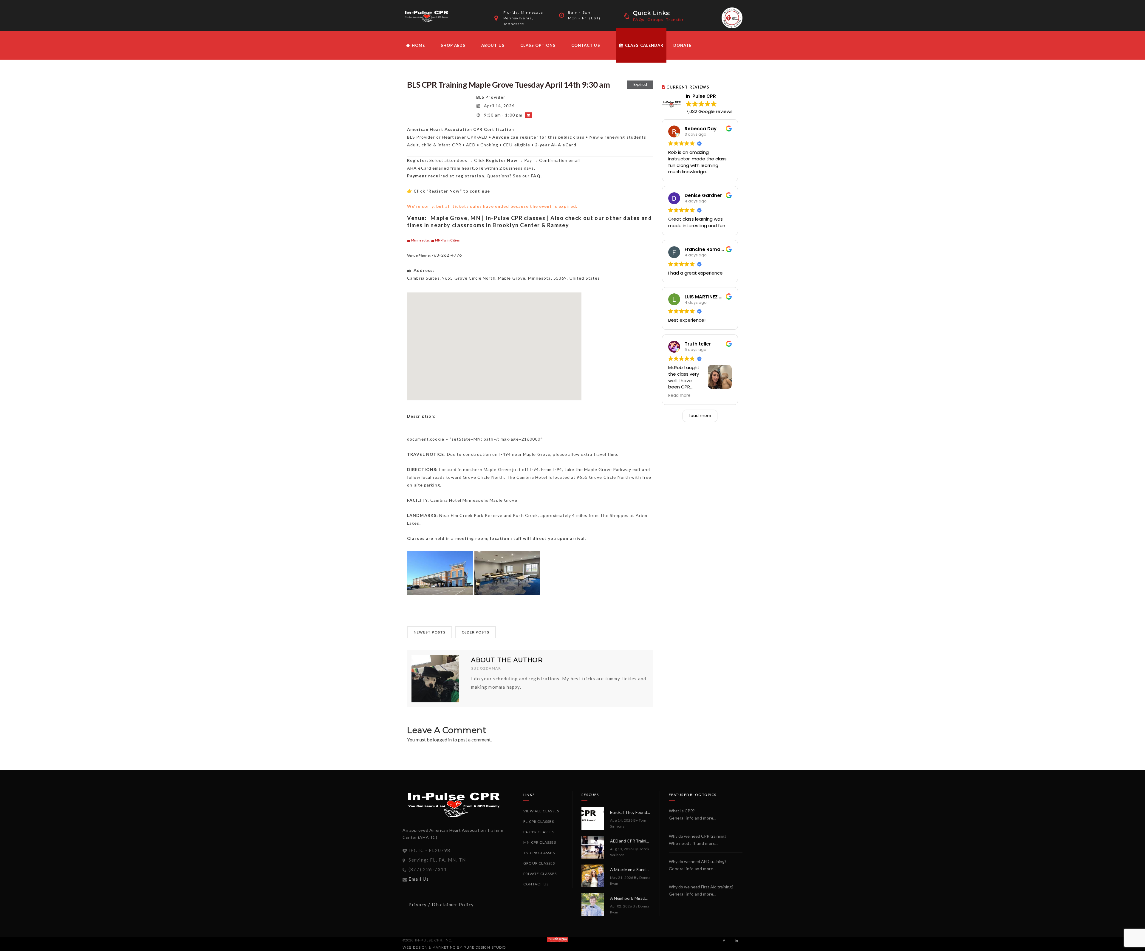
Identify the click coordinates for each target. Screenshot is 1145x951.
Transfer (675, 19)
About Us (492, 45)
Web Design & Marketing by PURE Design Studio (454, 947)
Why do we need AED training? (697, 861)
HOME (418, 45)
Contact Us (585, 45)
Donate (682, 45)
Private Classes (540, 873)
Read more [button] (679, 395)
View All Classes (541, 811)
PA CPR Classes (538, 832)
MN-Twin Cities (447, 240)
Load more (700, 416)
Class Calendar (643, 45)
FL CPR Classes (538, 821)
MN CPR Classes (539, 842)
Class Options (538, 45)
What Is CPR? (682, 810)
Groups (655, 19)
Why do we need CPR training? (697, 836)
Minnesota (420, 240)
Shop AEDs (453, 45)
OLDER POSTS (476, 632)
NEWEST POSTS (429, 632)
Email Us (419, 879)
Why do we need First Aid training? (701, 886)
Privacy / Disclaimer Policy (441, 904)
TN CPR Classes (539, 853)
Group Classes (539, 863)
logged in (442, 739)
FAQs (638, 19)
